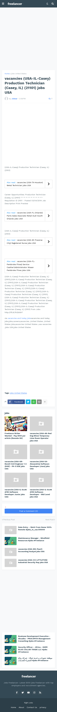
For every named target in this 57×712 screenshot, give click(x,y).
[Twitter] (28, 402)
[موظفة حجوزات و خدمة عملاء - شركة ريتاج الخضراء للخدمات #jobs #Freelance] (11, 661)
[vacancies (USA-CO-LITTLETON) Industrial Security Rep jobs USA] (11, 563)
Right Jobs (28, 703)
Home (7, 73)
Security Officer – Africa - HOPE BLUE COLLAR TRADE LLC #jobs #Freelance (33, 649)
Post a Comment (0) (28, 511)
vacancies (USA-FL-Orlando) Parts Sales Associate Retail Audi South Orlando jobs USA (25, 216)
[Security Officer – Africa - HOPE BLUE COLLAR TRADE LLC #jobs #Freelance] (11, 650)
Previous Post (9, 520)
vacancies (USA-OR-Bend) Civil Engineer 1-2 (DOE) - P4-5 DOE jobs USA (16, 465)
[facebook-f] (17, 692)
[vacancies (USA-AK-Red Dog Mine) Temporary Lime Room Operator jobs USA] (41, 423)
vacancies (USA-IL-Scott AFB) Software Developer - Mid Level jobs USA (41, 493)
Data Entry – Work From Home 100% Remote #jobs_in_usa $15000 (35, 528)
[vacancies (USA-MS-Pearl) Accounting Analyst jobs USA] (11, 552)
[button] (3, 3)
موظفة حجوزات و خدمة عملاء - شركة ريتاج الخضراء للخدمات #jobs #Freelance (35, 659)
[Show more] (44, 402)
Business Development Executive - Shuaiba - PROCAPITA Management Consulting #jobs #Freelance (34, 638)
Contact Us (32, 707)
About (21, 707)
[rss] (40, 692)
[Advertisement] (28, 38)
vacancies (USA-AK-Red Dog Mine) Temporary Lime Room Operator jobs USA (41, 437)
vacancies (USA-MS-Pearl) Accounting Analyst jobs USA (31, 550)
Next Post (49, 520)
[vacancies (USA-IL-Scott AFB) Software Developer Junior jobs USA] (16, 480)
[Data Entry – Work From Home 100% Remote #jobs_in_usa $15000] (11, 530)
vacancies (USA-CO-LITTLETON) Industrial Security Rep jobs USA (33, 561)
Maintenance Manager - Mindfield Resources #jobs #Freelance (33, 539)
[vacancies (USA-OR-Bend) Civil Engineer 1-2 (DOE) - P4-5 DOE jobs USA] (16, 452)
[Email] (39, 402)
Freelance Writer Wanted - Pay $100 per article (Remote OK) (15, 435)
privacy (43, 707)
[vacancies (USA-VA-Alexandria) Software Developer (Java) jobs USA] (41, 452)
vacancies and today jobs (19, 318)
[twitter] (22, 692)
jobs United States (19, 73)
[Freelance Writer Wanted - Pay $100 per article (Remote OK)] (16, 423)
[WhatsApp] (33, 402)
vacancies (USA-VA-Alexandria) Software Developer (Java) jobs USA (40, 465)
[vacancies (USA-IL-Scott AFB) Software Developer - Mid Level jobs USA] (41, 480)
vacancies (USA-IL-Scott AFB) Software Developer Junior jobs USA (16, 493)
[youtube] (28, 692)
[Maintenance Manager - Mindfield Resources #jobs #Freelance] (11, 541)
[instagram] (34, 692)
